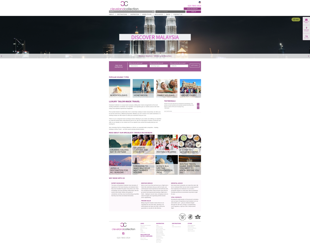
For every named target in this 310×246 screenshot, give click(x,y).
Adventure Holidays (160, 235)
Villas (157, 225)
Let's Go (194, 65)
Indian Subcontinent (176, 226)
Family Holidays (159, 237)
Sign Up (193, 11)
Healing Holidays (144, 239)
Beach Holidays (159, 231)
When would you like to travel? (177, 63)
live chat (306, 38)
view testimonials (168, 111)
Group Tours (159, 240)
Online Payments (191, 225)
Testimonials (190, 229)
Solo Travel (158, 242)
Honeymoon (159, 236)
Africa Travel (143, 238)
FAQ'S (141, 231)
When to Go (146, 14)
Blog (168, 14)
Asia (173, 225)
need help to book (306, 30)
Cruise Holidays (159, 228)
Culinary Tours (159, 226)
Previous (163, 106)
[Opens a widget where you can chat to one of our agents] (295, 20)
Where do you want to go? (135, 63)
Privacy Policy (191, 226)
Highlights (158, 239)
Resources (159, 14)
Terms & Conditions (192, 228)
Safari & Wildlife (159, 232)
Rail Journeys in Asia (160, 229)
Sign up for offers (306, 22)
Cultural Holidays (160, 233)
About (111, 14)
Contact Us (177, 14)
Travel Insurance (191, 231)
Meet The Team (143, 228)
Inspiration (134, 14)
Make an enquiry (192, 8)
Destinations (122, 14)
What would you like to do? (156, 63)
